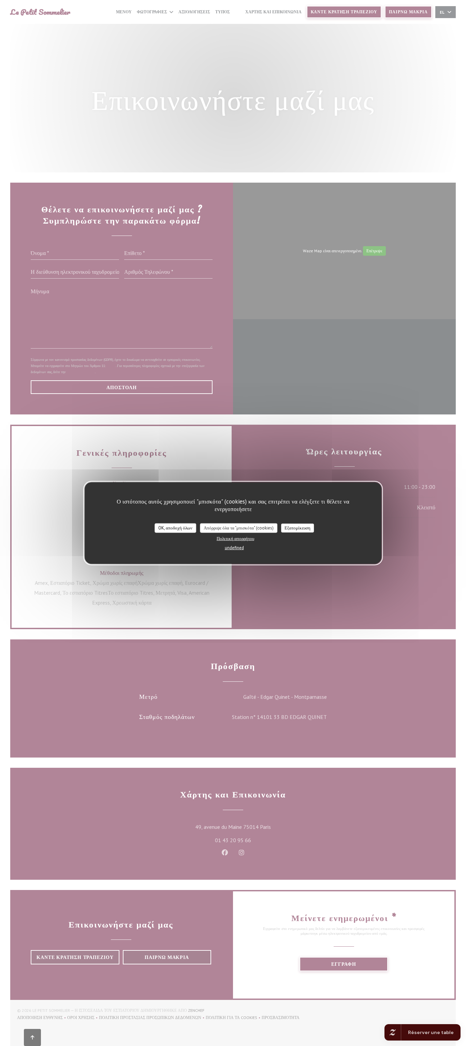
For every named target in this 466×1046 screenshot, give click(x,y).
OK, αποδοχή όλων (175, 528)
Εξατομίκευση (297, 528)
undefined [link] (234, 547)
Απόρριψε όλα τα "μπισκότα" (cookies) (239, 528)
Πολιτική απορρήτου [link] (235, 538)
